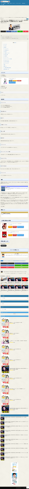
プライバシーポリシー (18, 3)
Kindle (10, 80)
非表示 (15, 42)
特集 (10, 3)
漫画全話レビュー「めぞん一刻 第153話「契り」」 (15, 359)
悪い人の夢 (6, 54)
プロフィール (13, 3)
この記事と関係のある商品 (7, 67)
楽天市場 (19, 80)
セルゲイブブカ (6, 60)
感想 (4, 64)
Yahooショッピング (20, 226)
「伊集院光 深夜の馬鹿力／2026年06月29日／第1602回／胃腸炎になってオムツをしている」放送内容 (16, 453)
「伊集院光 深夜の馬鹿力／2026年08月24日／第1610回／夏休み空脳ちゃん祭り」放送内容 (15, 417)
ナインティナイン (11, 260)
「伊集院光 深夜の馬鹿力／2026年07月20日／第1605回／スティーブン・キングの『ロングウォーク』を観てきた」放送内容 (16, 439)
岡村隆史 (15, 260)
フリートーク (6, 48)
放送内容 (8, 3)
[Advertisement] (14, 11)
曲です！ (5, 51)
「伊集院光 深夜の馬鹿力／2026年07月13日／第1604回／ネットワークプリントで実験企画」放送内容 (16, 444)
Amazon (14, 80)
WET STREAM (6, 61)
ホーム (2, 3)
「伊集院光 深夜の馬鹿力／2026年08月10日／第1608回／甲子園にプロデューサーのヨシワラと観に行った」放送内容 (16, 426)
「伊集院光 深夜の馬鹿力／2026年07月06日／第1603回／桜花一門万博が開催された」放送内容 (16, 448)
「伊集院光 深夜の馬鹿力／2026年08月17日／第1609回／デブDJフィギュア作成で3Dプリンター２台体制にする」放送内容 (16, 422)
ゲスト (5, 45)
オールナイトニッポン (6, 260)
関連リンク (5, 66)
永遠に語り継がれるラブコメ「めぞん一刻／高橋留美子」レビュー (17, 388)
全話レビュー (5, 3)
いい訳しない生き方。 (12, 78)
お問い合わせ (23, 3)
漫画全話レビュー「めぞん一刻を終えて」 (14, 333)
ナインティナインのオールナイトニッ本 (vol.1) (14, 223)
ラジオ (2, 260)
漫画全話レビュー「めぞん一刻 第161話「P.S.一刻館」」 (16, 322)
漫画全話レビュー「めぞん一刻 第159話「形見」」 (15, 399)
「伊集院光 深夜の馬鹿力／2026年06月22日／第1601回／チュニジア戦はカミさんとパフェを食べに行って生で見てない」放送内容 (16, 457)
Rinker (11, 79)
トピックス (5, 44)
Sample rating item (3, 243)
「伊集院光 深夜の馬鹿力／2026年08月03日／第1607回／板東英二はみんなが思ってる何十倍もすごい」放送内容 (16, 431)
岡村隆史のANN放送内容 (19, 260)
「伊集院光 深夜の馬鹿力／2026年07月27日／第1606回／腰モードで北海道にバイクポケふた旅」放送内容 (16, 435)
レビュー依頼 (2, 4)
